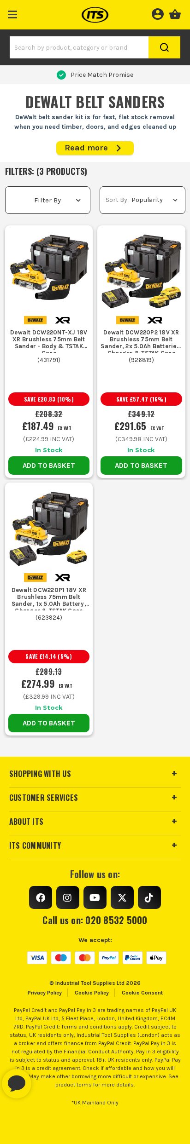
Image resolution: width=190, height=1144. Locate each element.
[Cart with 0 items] (175, 13)
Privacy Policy (45, 992)
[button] (12, 12)
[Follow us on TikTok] (149, 897)
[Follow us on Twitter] (122, 897)
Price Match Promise (102, 75)
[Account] (157, 13)
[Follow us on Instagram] (67, 897)
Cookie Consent (142, 992)
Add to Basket (49, 465)
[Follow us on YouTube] (95, 897)
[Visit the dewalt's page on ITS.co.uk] (35, 319)
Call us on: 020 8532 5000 (94, 920)
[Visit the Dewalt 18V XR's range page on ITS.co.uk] (62, 319)
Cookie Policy (92, 992)
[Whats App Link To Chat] (46, 1079)
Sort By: (117, 200)
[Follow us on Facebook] (40, 897)
